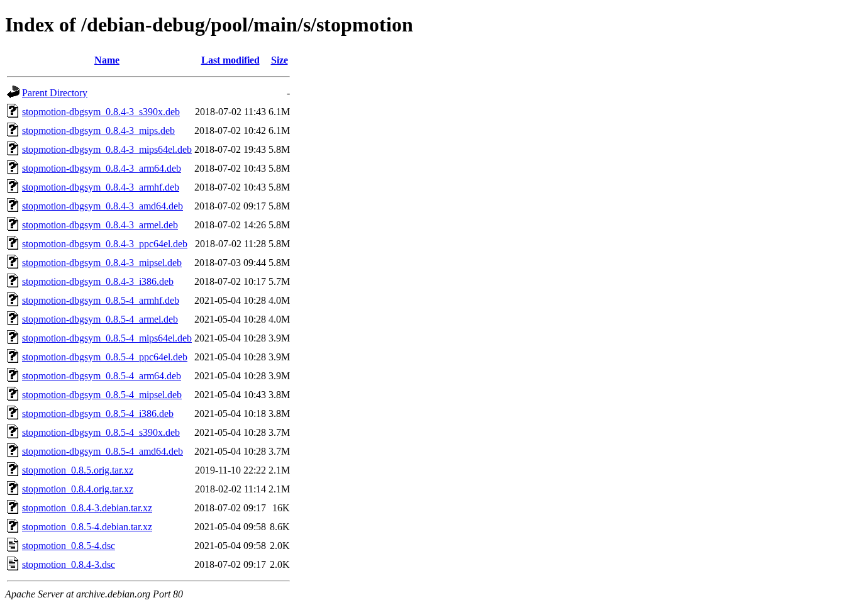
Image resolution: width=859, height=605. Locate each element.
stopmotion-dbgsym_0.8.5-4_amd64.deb (102, 451)
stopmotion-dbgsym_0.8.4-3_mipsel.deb (102, 262)
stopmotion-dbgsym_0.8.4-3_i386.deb (98, 281)
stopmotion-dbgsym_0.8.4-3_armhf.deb (100, 187)
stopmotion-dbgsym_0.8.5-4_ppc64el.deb (104, 357)
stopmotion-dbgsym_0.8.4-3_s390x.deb (101, 111)
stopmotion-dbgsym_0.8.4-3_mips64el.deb (107, 149)
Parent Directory (54, 92)
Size (279, 60)
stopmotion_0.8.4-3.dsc (68, 564)
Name (106, 60)
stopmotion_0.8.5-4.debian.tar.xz (87, 526)
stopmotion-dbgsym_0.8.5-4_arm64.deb (101, 375)
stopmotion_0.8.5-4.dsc (68, 545)
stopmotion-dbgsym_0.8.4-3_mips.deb (98, 130)
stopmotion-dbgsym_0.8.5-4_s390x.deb (101, 432)
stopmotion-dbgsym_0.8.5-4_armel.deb (100, 319)
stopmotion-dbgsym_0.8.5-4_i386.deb (98, 413)
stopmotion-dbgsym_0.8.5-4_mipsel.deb (102, 394)
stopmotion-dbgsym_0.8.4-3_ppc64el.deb (104, 243)
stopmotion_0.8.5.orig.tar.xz (77, 470)
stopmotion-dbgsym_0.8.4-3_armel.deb (100, 224)
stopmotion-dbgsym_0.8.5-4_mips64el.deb (107, 338)
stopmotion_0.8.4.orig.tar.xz (77, 489)
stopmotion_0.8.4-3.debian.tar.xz (87, 507)
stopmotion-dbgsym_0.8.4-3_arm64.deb (101, 168)
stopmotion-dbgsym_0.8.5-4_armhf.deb (100, 300)
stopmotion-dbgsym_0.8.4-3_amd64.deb (102, 206)
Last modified (230, 60)
